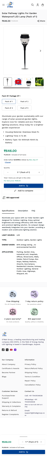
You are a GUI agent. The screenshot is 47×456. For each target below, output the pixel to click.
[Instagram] (15, 350)
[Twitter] (7, 349)
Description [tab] (23, 211)
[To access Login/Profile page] (38, 4)
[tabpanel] (23, 246)
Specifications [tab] (8, 211)
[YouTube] (11, 350)
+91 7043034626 (36, 396)
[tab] (33, 210)
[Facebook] (3, 350)
